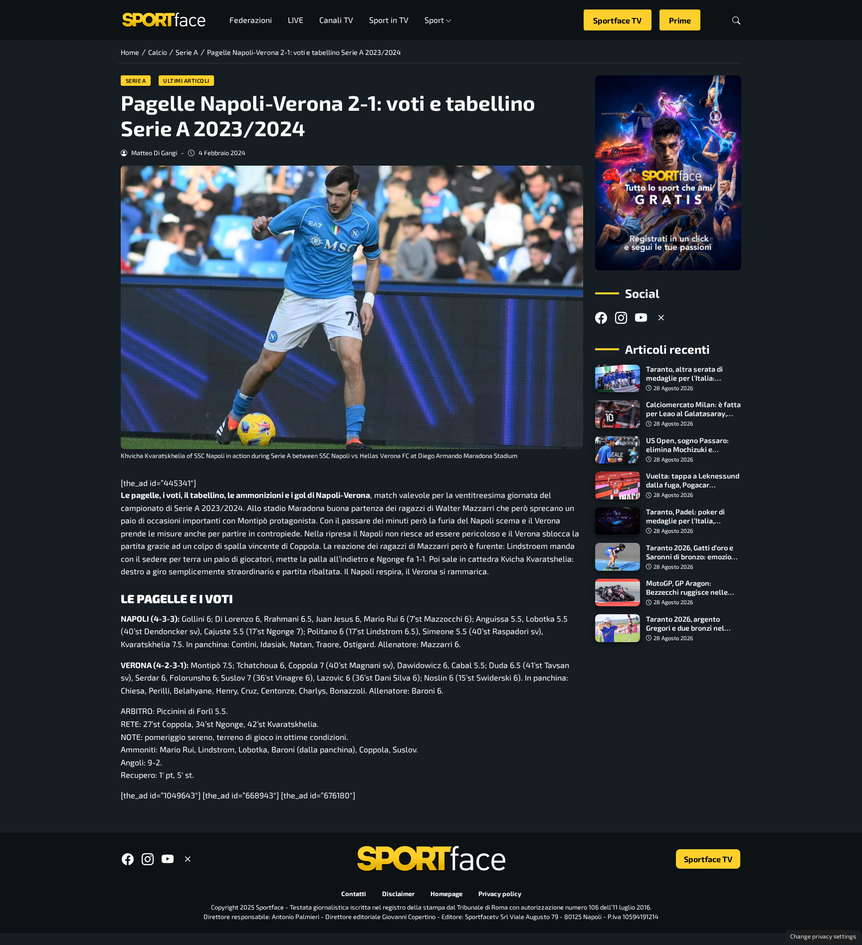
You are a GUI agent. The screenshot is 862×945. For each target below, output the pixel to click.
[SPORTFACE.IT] (164, 18)
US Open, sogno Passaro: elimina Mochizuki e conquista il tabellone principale (687, 454)
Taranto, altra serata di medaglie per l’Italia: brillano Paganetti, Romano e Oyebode (691, 382)
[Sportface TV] (668, 172)
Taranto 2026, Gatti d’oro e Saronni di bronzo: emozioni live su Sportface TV (692, 556)
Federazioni (250, 19)
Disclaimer (398, 894)
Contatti (353, 894)
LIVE (295, 19)
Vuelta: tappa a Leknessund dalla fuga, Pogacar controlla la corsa (692, 485)
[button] (736, 20)
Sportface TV (617, 20)
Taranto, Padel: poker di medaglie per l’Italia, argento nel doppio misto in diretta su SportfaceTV (692, 525)
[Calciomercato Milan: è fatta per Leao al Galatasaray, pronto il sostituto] (617, 414)
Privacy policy (499, 894)
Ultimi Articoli (186, 80)
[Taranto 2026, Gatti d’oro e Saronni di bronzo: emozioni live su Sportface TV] (617, 557)
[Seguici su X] (661, 317)
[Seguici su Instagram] (621, 317)
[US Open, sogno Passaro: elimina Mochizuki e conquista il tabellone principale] (617, 450)
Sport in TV (389, 19)
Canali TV (336, 19)
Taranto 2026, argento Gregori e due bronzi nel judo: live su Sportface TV (688, 627)
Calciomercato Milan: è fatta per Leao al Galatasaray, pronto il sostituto (693, 413)
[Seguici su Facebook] (601, 317)
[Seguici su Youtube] (641, 317)
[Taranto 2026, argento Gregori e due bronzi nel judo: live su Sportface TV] (617, 628)
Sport (434, 19)
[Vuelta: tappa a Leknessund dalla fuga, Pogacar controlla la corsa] (617, 485)
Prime (680, 20)
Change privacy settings (823, 936)
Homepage (446, 894)
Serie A (136, 80)
